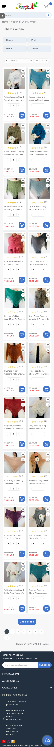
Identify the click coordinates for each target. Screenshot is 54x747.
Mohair (10, 48)
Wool (33, 40)
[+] (18, 105)
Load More (27, 621)
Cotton (34, 48)
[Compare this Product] (23, 76)
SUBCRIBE (44, 665)
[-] (8, 105)
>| (7, 637)
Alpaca (9, 40)
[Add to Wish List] (23, 71)
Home (5, 21)
